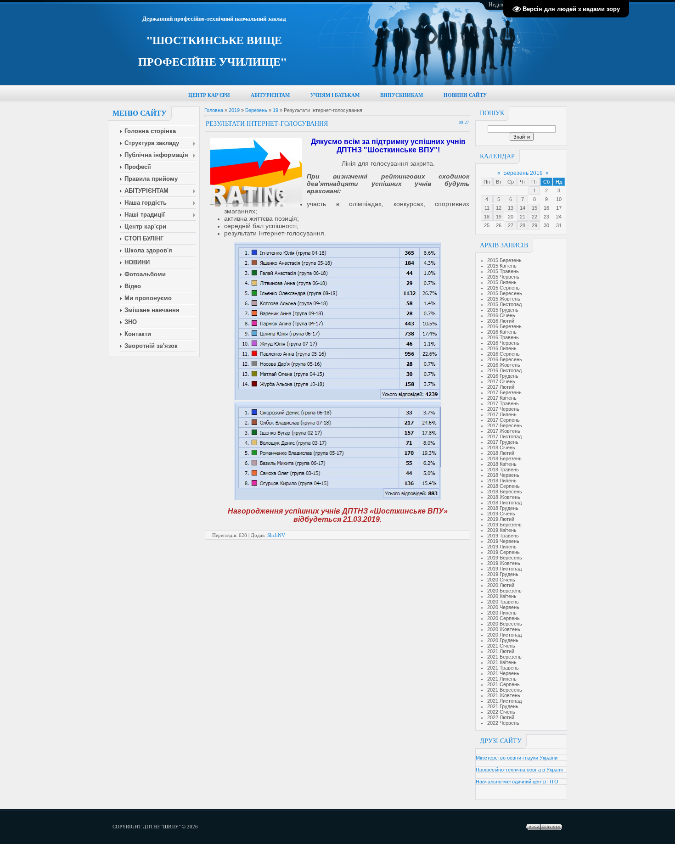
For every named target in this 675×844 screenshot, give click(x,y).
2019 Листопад (504, 568)
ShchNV (276, 535)
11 (486, 208)
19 (498, 216)
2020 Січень (501, 579)
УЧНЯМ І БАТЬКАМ (335, 95)
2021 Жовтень (503, 695)
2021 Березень (504, 657)
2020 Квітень (502, 596)
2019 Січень (501, 513)
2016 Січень (501, 315)
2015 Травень (503, 271)
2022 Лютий (500, 717)
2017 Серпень (503, 420)
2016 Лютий (500, 321)
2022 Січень (501, 712)
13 (510, 208)
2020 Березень (504, 590)
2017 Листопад (504, 436)
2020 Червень (503, 607)
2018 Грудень (502, 508)
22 (534, 216)
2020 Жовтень (503, 629)
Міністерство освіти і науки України (516, 757)
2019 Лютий (500, 519)
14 (522, 208)
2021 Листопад (504, 701)
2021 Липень (502, 679)
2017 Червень (503, 409)
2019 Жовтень (503, 563)
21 (522, 216)
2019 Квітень (502, 530)
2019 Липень (502, 546)
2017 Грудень (502, 442)
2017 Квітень (502, 398)
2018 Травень (503, 469)
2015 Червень (503, 276)
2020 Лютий (500, 585)
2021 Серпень (503, 684)
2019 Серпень (503, 552)
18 (486, 216)
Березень (256, 110)
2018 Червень (503, 475)
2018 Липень (502, 480)
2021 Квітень (502, 662)
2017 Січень (501, 381)
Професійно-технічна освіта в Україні (519, 769)
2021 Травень (503, 668)
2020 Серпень (503, 618)
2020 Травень (503, 601)
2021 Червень (503, 673)
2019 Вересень (504, 557)
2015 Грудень (502, 310)
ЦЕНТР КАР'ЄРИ (209, 95)
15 (534, 208)
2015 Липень (502, 282)
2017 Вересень (504, 425)
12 (498, 208)
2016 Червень (503, 343)
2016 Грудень (502, 376)
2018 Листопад (504, 502)
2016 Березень (504, 326)
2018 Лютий (500, 453)
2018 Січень (501, 447)
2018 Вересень (504, 491)
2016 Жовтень (503, 365)
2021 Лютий (500, 651)
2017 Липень (502, 414)
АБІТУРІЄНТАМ (270, 95)
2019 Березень (504, 524)
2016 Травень (503, 337)
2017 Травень (503, 403)
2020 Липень (502, 612)
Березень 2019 (523, 173)
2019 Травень (503, 535)
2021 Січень (501, 645)
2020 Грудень (502, 640)
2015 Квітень (502, 265)
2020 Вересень (504, 623)
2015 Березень (504, 260)
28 (522, 225)
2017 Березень (504, 392)
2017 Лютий (500, 387)
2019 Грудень (502, 574)
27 (510, 225)
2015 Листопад (504, 304)
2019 (234, 110)
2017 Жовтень (503, 431)
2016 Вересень (504, 359)
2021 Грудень (502, 706)
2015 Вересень (504, 293)
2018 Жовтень (503, 497)
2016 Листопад (504, 370)
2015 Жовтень (503, 299)
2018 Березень (504, 458)
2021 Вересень (504, 690)
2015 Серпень (503, 288)
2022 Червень (503, 723)
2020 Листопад (504, 634)
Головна (213, 110)
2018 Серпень (503, 486)
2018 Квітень (502, 464)
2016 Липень (502, 348)
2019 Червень (503, 541)
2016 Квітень (502, 332)
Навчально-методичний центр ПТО (517, 781)
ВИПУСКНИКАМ (401, 95)
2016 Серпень (503, 354)
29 (534, 225)
